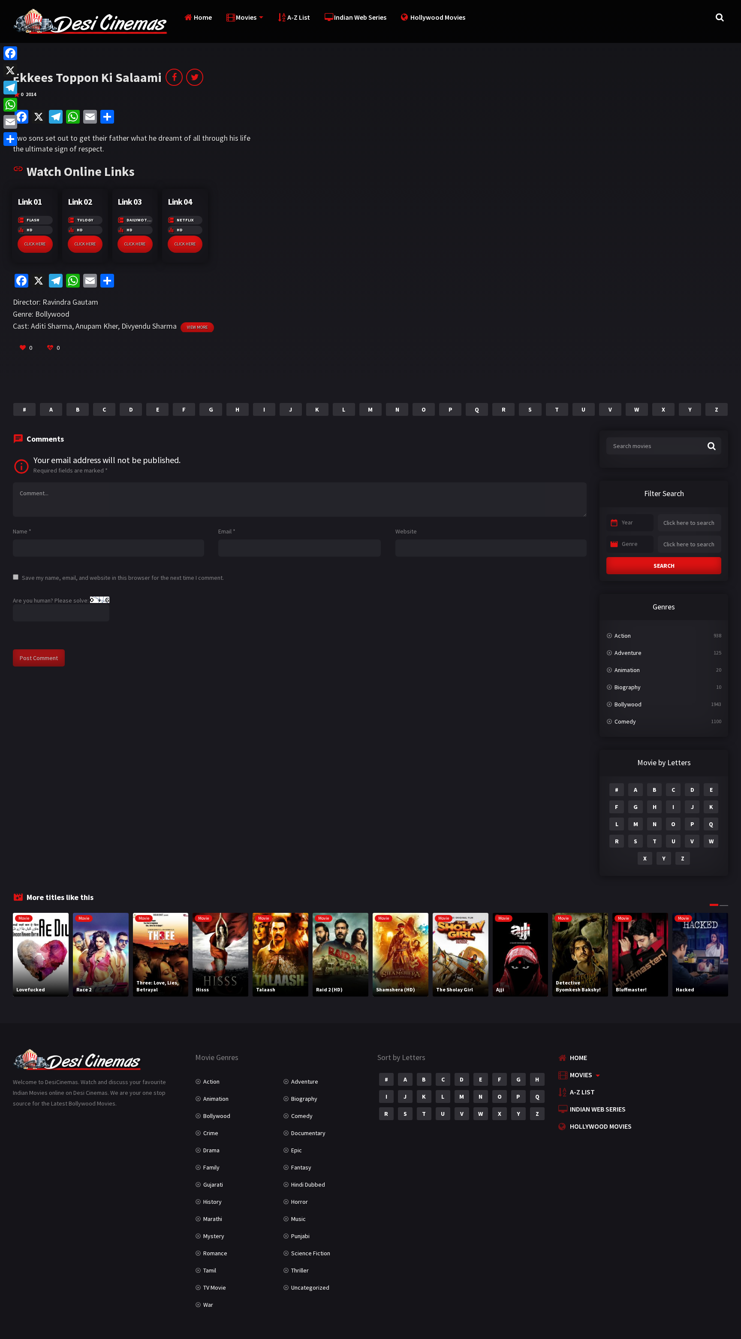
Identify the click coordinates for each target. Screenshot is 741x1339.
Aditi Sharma (51, 326)
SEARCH (664, 566)
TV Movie (214, 1287)
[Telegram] (10, 87)
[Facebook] (10, 53)
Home (203, 17)
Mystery (213, 1236)
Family (211, 1167)
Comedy (625, 721)
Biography (627, 687)
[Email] (10, 121)
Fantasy (301, 1167)
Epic (296, 1150)
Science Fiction (310, 1253)
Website (406, 531)
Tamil (209, 1270)
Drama (211, 1150)
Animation (627, 670)
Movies (246, 17)
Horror (299, 1202)
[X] (10, 70)
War (208, 1305)
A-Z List (298, 17)
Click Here (34, 244)
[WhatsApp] (10, 104)
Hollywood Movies (437, 17)
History (212, 1202)
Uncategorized (310, 1287)
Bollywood (52, 314)
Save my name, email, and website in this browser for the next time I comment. (123, 578)
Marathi (212, 1219)
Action (622, 635)
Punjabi (300, 1236)
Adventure (628, 653)
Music (298, 1219)
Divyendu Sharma (149, 326)
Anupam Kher (96, 326)
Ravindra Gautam (70, 302)
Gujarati (213, 1184)
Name (22, 531)
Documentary (308, 1133)
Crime (210, 1133)
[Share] (10, 139)
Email (226, 531)
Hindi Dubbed (308, 1184)
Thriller (300, 1270)
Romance (215, 1253)
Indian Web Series (360, 17)
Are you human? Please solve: (51, 600)
